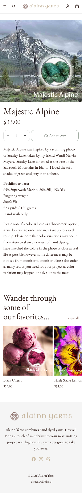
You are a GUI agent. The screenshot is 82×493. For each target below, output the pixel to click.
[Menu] (5, 6)
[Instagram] (41, 459)
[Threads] (48, 459)
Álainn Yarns (46, 475)
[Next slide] (74, 360)
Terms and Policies (41, 481)
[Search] (14, 6)
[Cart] (77, 6)
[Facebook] (33, 459)
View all (73, 317)
